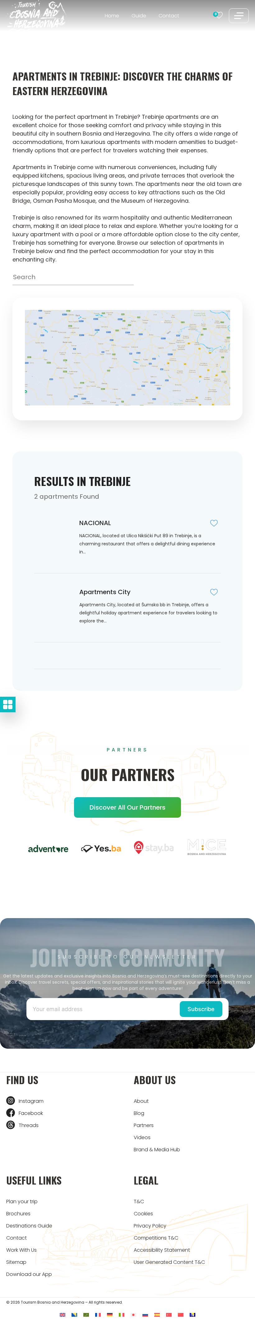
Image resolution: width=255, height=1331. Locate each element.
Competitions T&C (156, 1237)
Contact (169, 15)
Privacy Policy (150, 1225)
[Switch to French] (98, 1314)
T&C (139, 1201)
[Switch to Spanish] (157, 1314)
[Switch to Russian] (145, 1314)
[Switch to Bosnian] (74, 1314)
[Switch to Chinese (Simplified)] (181, 1314)
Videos (142, 1137)
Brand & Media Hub (157, 1149)
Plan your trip (22, 1201)
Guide (139, 15)
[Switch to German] (110, 1314)
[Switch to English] (62, 1314)
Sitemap (16, 1262)
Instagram (31, 1101)
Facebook (31, 1113)
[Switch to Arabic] (86, 1314)
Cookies (143, 1213)
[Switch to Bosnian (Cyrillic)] (192, 1314)
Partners (144, 1125)
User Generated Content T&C (169, 1262)
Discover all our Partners (127, 807)
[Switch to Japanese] (133, 1314)
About (141, 1101)
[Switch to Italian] (122, 1314)
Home (112, 15)
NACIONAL (95, 523)
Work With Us (21, 1250)
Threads (29, 1125)
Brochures (18, 1213)
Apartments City (105, 592)
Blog (139, 1113)
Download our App (29, 1274)
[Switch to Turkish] (169, 1314)
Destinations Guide (29, 1225)
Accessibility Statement (162, 1250)
